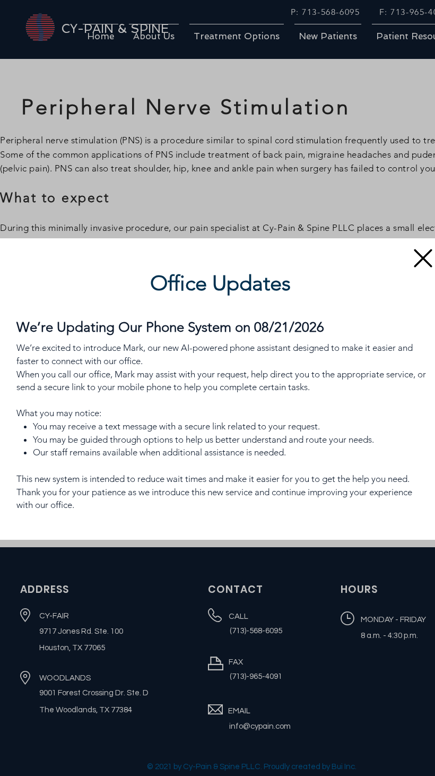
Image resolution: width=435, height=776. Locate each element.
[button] (423, 258)
